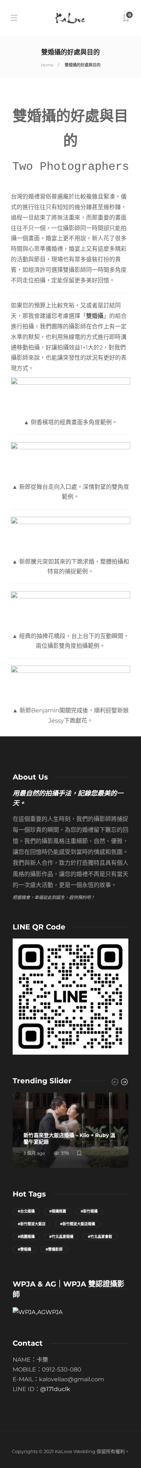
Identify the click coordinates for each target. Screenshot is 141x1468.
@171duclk (55, 1389)
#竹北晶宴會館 (100, 1236)
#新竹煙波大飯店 (32, 1224)
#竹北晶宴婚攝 (61, 1236)
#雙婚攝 (24, 1249)
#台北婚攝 (26, 1211)
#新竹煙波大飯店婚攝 (77, 1224)
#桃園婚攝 (26, 1236)
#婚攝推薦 (57, 1211)
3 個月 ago (34, 1153)
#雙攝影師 (54, 1249)
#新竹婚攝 (89, 1211)
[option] (70, 1130)
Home (47, 65)
